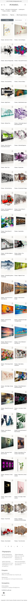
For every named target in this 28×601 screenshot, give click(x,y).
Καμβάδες (14, 11)
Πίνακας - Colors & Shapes (19, 39)
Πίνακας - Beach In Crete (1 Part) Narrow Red (6, 342)
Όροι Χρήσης (24, 600)
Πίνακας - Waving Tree (5, 123)
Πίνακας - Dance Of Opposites (7, 60)
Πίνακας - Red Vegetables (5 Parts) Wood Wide (7, 210)
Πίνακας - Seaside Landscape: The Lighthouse (20, 320)
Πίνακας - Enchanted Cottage (20, 188)
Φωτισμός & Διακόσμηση (11, 9)
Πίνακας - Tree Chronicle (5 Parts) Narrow (6, 298)
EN (4, 595)
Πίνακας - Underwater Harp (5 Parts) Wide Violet (20, 124)
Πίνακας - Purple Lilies (18, 167)
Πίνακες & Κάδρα (6, 11)
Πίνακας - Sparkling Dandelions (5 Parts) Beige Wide (20, 520)
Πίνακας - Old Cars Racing (6, 188)
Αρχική (2, 9)
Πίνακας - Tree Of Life (5, 518)
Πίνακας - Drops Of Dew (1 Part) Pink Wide (19, 210)
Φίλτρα (7, 20)
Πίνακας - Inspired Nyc (19, 231)
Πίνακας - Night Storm (5, 102)
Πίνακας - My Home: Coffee (6, 39)
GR (2, 595)
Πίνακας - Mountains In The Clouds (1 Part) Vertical (20, 453)
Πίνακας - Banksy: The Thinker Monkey (19, 254)
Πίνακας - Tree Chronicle (19, 541)
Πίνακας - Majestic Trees (19, 275)
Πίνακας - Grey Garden (5, 541)
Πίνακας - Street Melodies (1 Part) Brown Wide (20, 386)
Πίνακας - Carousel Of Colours (20, 60)
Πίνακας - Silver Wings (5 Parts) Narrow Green (6, 146)
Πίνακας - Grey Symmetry (6, 81)
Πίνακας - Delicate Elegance (20, 145)
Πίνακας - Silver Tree (5, 167)
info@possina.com (17, 1)
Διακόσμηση (21, 9)
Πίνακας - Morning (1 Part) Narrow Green (6, 453)
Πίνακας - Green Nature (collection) (6, 431)
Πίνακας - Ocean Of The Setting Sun (6, 320)
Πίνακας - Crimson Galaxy (19, 81)
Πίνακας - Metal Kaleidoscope (20, 102)
